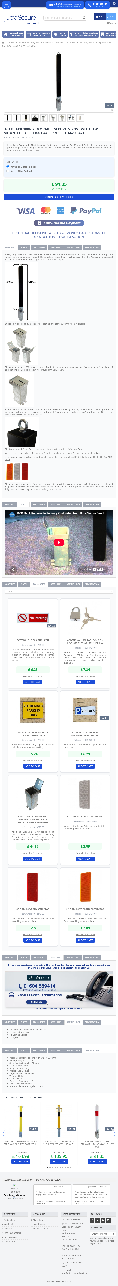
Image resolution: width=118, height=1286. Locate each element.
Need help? (55, 247)
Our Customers (11, 1237)
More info (9, 247)
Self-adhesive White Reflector (85, 816)
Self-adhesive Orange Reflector (85, 909)
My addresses (39, 1224)
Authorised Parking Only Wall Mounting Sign (33, 734)
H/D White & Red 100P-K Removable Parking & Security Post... (97, 1144)
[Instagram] (108, 1220)
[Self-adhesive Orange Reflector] (85, 887)
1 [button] (47, 1167)
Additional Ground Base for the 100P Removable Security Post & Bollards (33, 819)
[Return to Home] (3, 42)
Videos (24, 247)
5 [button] (57, 1167)
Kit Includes (73, 247)
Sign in (112, 23)
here (83, 412)
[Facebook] (92, 1220)
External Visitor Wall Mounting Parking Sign (85, 734)
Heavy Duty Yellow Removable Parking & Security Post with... (21, 1142)
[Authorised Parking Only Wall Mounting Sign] (32, 710)
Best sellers (9, 1220)
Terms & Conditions (13, 1233)
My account (39, 1214)
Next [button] (114, 1134)
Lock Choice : (13, 161)
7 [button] (62, 1167)
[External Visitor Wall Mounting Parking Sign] (85, 710)
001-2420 (78, 457)
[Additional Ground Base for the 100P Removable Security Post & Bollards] (32, 794)
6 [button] (60, 1167)
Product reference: (13, 137)
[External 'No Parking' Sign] (32, 618)
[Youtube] (103, 1220)
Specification (92, 247)
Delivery (8, 1228)
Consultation (10, 1241)
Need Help (9, 1224)
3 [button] (52, 1167)
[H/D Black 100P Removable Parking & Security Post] (7, 118)
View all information (32, 676)
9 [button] (68, 1167)
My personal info (41, 1228)
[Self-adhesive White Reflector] (85, 794)
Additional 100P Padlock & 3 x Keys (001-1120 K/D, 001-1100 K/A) (85, 641)
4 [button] (55, 1167)
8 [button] (65, 1167)
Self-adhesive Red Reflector (32, 909)
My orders (38, 1220)
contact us (86, 453)
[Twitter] (97, 1220)
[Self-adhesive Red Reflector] (32, 887)
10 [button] (70, 1167)
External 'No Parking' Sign (33, 640)
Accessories (39, 247)
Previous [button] (3, 1134)
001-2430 (97, 457)
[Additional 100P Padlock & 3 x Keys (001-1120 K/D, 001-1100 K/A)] (85, 618)
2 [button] (50, 1167)
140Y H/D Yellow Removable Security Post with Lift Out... (59, 1142)
